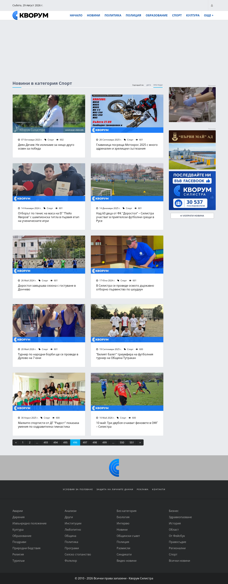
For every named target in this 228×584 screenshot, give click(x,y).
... (37, 442)
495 (65, 442)
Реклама (143, 489)
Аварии (17, 511)
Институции (73, 523)
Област (174, 529)
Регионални (177, 548)
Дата (148, 85)
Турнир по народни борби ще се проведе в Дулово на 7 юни (48, 356)
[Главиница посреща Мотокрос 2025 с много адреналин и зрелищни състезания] (127, 114)
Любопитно (73, 529)
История (175, 523)
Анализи (70, 511)
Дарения (18, 517)
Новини (93, 15)
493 (46, 442)
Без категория (126, 511)
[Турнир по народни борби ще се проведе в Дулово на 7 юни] (49, 323)
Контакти (158, 489)
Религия (18, 554)
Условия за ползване (78, 489)
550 (122, 442)
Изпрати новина (193, 215)
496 (75, 442)
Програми (72, 548)
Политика (113, 15)
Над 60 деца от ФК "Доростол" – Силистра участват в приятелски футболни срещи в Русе (125, 217)
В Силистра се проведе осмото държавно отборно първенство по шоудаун (125, 287)
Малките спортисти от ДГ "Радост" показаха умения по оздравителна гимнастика (48, 424)
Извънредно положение (29, 523)
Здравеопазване (180, 517)
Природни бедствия (26, 548)
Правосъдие (177, 542)
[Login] (212, 5)
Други (69, 517)
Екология (123, 517)
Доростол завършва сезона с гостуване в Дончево (47, 287)
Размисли (123, 548)
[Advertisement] (114, 47)
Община (70, 536)
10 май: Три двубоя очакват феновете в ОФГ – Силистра (127, 424)
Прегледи (158, 85)
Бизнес (174, 511)
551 (132, 442)
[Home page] (30, 15)
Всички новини (179, 560)
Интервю (123, 523)
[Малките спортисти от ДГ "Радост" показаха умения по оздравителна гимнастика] (49, 392)
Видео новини (126, 560)
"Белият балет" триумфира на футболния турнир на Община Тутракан (124, 356)
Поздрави (19, 542)
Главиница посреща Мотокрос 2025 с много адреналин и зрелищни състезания (127, 146)
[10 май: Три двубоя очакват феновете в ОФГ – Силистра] (127, 392)
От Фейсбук (177, 536)
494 (55, 442)
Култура (193, 15)
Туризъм (18, 560)
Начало (76, 15)
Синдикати (124, 554)
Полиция (133, 15)
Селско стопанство (78, 554)
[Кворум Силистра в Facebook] (192, 190)
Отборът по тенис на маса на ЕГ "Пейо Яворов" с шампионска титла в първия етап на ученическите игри (48, 217)
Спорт (177, 15)
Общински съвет (128, 536)
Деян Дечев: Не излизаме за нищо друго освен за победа (46, 146)
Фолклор (71, 560)
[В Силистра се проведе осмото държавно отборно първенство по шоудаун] (127, 255)
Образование (157, 15)
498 (95, 442)
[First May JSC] (192, 149)
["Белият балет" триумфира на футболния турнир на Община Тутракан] (127, 323)
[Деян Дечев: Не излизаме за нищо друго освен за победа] (49, 114)
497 (85, 442)
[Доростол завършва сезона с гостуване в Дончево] (49, 255)
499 (104, 442)
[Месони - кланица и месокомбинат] (192, 121)
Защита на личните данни (115, 489)
